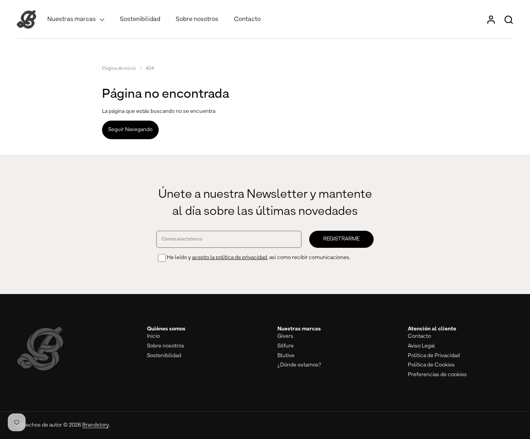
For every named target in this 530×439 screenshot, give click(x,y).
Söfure (285, 346)
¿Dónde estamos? (299, 365)
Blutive (285, 355)
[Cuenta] (491, 19)
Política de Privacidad (434, 355)
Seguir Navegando (130, 129)
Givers (285, 336)
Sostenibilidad (164, 355)
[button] (508, 19)
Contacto (419, 336)
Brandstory (95, 425)
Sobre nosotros (165, 346)
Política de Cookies (431, 365)
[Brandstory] (26, 19)
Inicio (153, 336)
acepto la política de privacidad (229, 257)
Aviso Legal (421, 346)
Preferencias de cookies (437, 374)
